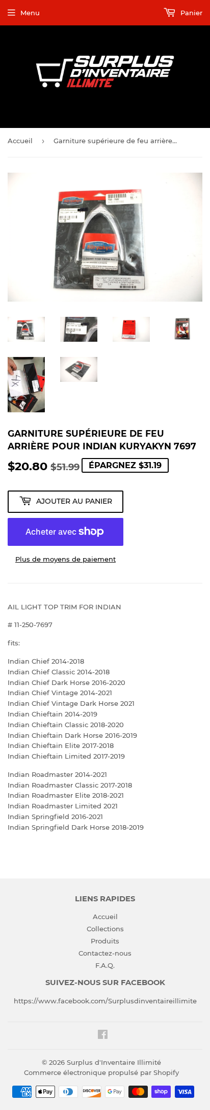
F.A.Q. (105, 965)
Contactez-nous (105, 953)
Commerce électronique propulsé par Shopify (101, 1072)
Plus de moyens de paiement (65, 559)
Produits (105, 941)
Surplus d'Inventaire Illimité (114, 1062)
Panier (190, 13)
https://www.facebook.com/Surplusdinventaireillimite (105, 1001)
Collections (105, 929)
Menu (30, 13)
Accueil (20, 141)
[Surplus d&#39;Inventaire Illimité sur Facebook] (102, 1036)
